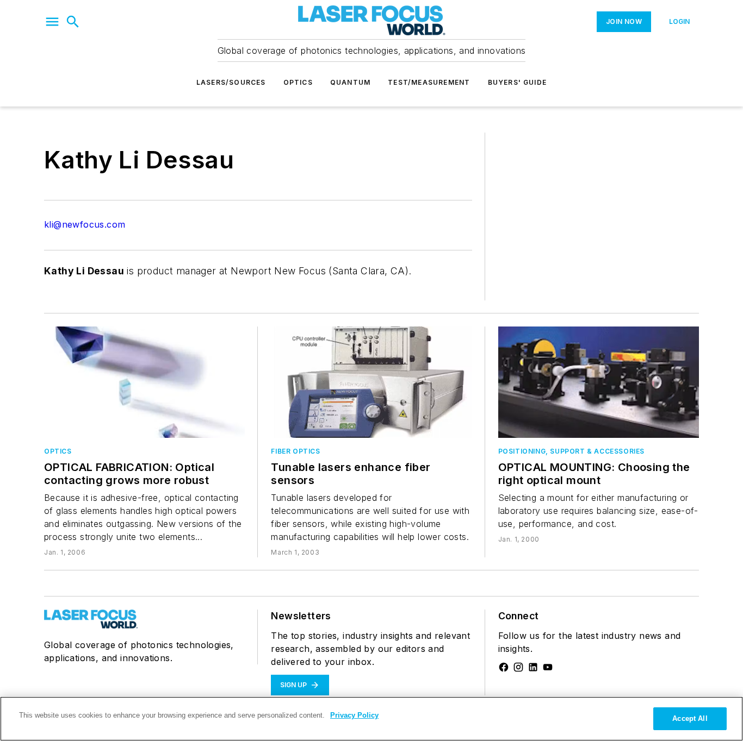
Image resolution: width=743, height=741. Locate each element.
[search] (73, 22)
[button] (52, 22)
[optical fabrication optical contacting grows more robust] (144, 382)
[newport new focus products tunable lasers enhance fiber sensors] (371, 382)
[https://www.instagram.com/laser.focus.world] (518, 667)
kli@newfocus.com (84, 224)
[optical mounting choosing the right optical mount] (598, 382)
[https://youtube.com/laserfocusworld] (547, 667)
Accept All (689, 718)
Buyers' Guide (517, 82)
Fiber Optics (295, 451)
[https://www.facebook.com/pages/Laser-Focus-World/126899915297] (503, 667)
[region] (371, 718)
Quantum (350, 82)
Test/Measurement (429, 82)
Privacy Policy (354, 715)
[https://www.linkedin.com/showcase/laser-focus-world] (533, 667)
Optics (298, 82)
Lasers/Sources (231, 82)
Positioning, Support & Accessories (571, 451)
